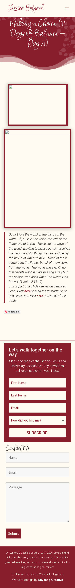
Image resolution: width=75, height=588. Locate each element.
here (27, 291)
